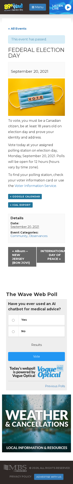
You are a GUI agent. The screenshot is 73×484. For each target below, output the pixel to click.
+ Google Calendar (25, 196)
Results (36, 345)
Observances (38, 236)
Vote (36, 356)
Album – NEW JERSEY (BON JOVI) (21, 257)
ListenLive (57, 7)
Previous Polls (55, 386)
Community (19, 236)
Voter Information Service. (36, 186)
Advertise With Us (48, 476)
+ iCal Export (20, 204)
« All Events (17, 28)
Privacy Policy (20, 476)
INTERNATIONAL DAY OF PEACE (53, 255)
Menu (38, 7)
